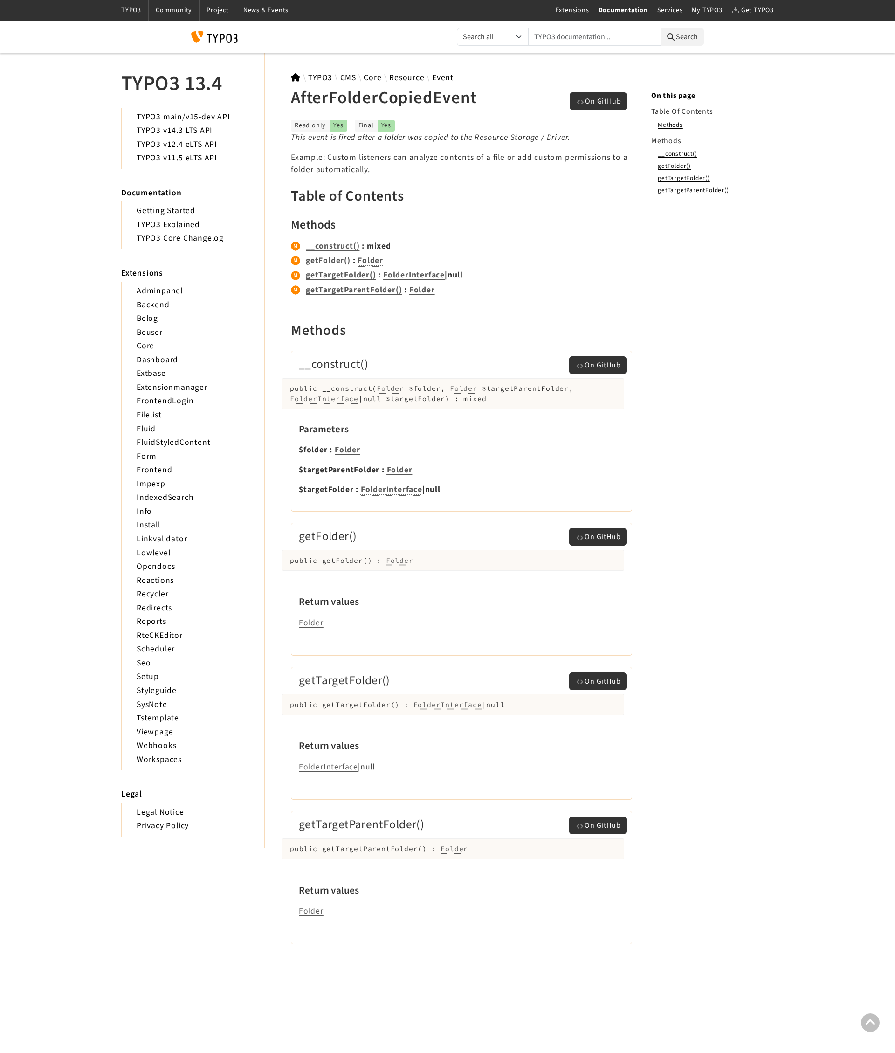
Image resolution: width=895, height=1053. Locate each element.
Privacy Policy (163, 825)
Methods (670, 124)
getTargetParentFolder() (354, 290)
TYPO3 (320, 77)
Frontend (154, 470)
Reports (151, 621)
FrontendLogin (165, 401)
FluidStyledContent (173, 442)
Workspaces (159, 759)
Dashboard (157, 360)
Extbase (151, 373)
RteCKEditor (160, 635)
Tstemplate (158, 718)
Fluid (146, 429)
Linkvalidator (162, 539)
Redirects (154, 608)
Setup (148, 676)
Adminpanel (160, 291)
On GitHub (603, 101)
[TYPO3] (296, 77)
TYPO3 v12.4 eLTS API (177, 144)
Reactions (155, 580)
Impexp (151, 484)
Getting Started (166, 210)
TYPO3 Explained (168, 224)
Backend (153, 305)
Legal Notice (160, 812)
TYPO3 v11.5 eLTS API (177, 158)
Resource (406, 77)
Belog (147, 318)
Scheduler (156, 649)
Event (443, 77)
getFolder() (328, 260)
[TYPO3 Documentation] (214, 37)
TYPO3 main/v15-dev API (183, 117)
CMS (348, 77)
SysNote (152, 704)
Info (144, 511)
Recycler (152, 594)
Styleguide (157, 690)
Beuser (150, 332)
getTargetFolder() (341, 275)
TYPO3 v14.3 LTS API (175, 130)
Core (145, 346)
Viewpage (155, 732)
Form (147, 456)
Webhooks (156, 745)
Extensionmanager (172, 387)
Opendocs (156, 566)
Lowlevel (153, 553)
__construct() (332, 246)
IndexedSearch (165, 497)
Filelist (149, 415)
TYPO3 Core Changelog (180, 238)
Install (148, 525)
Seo (144, 663)
